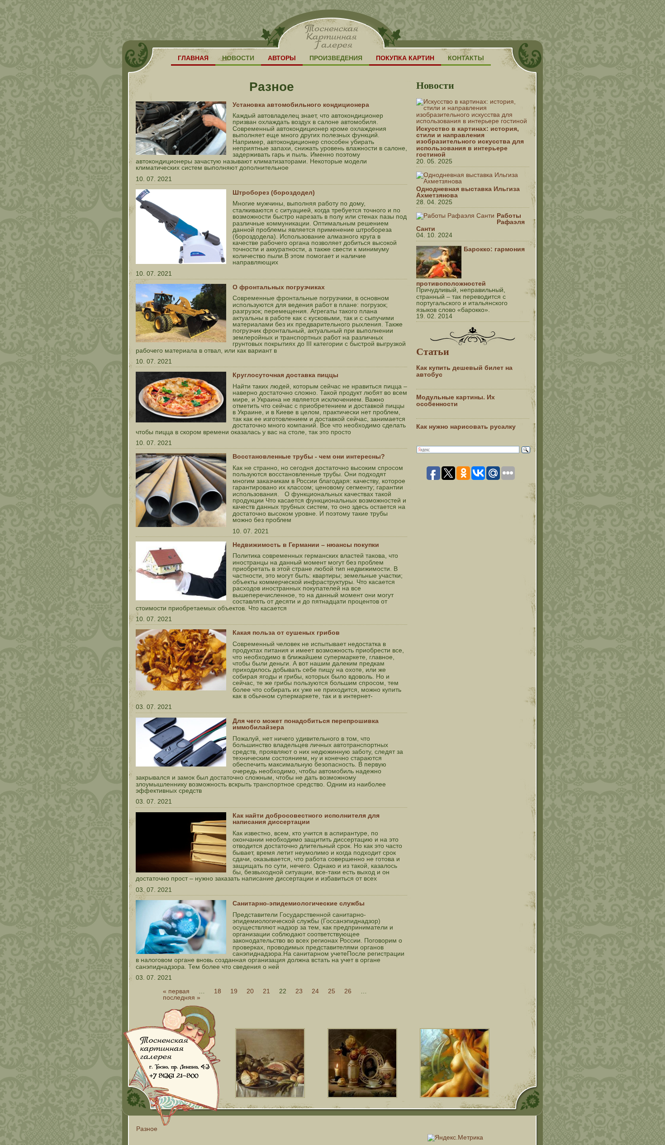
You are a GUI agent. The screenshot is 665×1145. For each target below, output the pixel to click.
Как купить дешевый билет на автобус (464, 371)
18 (217, 991)
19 (234, 991)
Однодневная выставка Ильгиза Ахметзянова (468, 192)
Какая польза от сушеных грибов (286, 632)
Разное (146, 1128)
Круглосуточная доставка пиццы (285, 374)
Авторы (282, 58)
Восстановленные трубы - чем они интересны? (309, 456)
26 (348, 991)
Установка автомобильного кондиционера (301, 104)
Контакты (466, 58)
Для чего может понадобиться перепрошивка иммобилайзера (306, 724)
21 (266, 991)
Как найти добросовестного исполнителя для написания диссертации (306, 818)
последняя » (181, 997)
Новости (238, 58)
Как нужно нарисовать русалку (466, 426)
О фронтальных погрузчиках (279, 287)
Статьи (432, 351)
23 (299, 991)
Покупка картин (405, 58)
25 (331, 991)
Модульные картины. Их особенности (455, 400)
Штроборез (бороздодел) (274, 192)
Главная (193, 58)
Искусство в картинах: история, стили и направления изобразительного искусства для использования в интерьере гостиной (470, 141)
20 (250, 991)
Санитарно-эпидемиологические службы (299, 903)
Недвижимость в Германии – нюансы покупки (306, 544)
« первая (176, 991)
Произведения (335, 58)
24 (315, 991)
